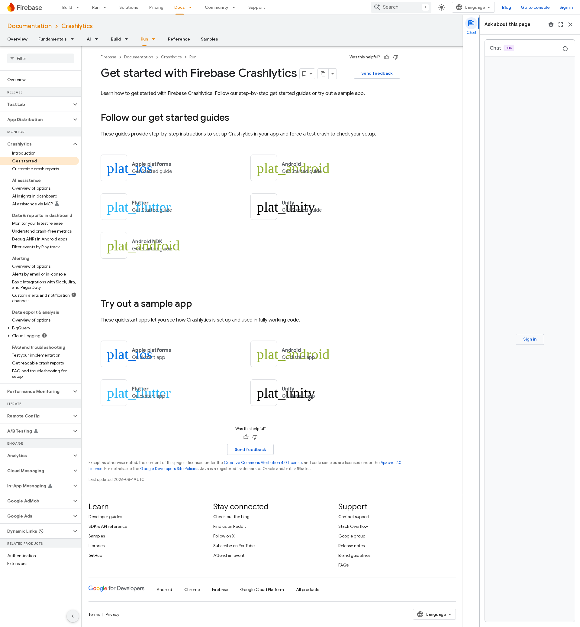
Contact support (353, 516)
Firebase (108, 57)
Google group (351, 536)
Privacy (112, 614)
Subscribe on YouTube (234, 545)
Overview (17, 39)
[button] (36, 104)
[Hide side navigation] (73, 616)
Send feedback (377, 73)
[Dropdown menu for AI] (98, 39)
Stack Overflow (353, 526)
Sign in (566, 7)
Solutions (128, 7)
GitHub (95, 555)
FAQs (343, 565)
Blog (506, 7)
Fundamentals (52, 39)
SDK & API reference (108, 526)
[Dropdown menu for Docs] (192, 7)
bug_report (551, 24)
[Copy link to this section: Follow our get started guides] (235, 118)
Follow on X (224, 536)
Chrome (192, 589)
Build (67, 7)
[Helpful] (386, 57)
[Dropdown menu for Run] (106, 7)
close (570, 24)
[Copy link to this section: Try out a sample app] (198, 304)
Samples (209, 39)
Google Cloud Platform (262, 589)
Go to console (535, 7)
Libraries (97, 545)
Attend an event (228, 555)
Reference (179, 39)
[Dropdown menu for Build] (79, 7)
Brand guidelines (354, 555)
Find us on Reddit (229, 526)
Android (164, 589)
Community (216, 7)
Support (256, 7)
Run (95, 7)
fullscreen (560, 24)
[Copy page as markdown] (323, 74)
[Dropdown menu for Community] (235, 7)
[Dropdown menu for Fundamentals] (74, 39)
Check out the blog (231, 516)
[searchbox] (40, 58)
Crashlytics (77, 26)
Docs (179, 7)
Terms (94, 614)
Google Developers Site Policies (169, 468)
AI (89, 39)
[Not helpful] (395, 57)
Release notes (351, 545)
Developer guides (105, 516)
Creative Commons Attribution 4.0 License (263, 462)
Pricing (156, 7)
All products (307, 589)
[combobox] (401, 7)
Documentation (29, 26)
